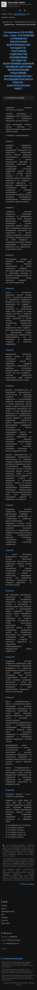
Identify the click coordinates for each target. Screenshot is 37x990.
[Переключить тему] (25, 10)
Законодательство (20, 14)
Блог (28, 14)
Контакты (12, 17)
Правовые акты (7, 22)
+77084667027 (13, 937)
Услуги (10, 14)
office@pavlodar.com (12, 943)
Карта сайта (5, 923)
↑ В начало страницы (26, 884)
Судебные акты (9, 24)
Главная (4, 14)
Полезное (4, 17)
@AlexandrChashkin (14, 940)
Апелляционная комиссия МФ (26, 24)
